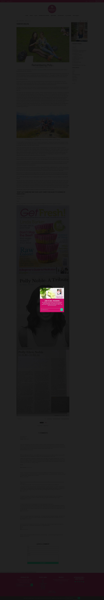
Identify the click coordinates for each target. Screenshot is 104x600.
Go (61, 309)
